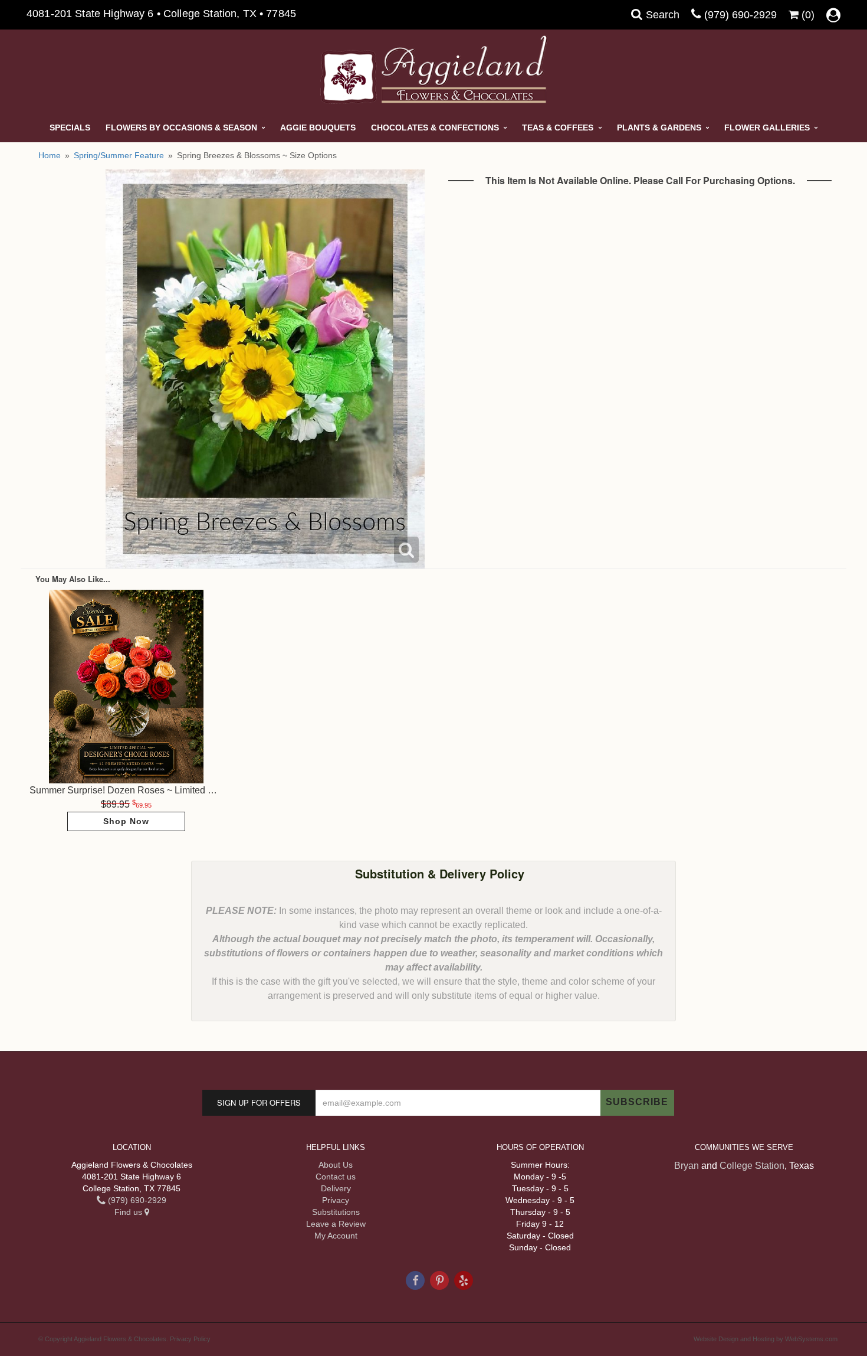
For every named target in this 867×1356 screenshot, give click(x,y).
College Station (752, 1166)
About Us (335, 1164)
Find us (129, 1212)
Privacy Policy (190, 1338)
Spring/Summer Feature (119, 155)
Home (49, 155)
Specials (70, 127)
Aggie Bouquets (318, 127)
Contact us (336, 1176)
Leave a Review (336, 1223)
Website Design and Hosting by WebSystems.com (766, 1338)
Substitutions (336, 1212)
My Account (335, 1235)
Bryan (686, 1166)
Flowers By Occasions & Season (181, 127)
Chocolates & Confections (435, 127)
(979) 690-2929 (740, 15)
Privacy (335, 1200)
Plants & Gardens (659, 127)
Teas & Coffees (557, 127)
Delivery (336, 1188)
